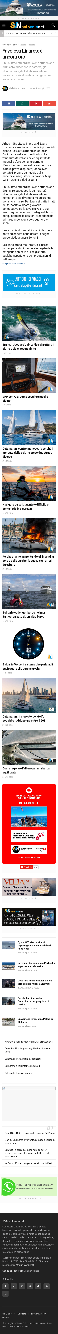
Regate (32, 45)
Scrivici (5, 1317)
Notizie (23, 45)
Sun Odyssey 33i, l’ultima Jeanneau (23, 1059)
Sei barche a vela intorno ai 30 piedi (22, 1066)
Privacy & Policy (38, 1314)
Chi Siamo (7, 1314)
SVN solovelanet (9, 45)
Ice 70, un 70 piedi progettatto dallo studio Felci (28, 1163)
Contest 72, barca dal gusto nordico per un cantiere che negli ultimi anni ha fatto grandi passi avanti (27, 1153)
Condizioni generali (12, 1271)
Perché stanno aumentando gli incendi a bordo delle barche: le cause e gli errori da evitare (28, 560)
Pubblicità (21, 1314)
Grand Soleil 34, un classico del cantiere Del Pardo (30, 1133)
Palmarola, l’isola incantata (18, 1073)
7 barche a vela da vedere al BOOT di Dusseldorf (29, 1041)
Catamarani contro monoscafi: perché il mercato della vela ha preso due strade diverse (27, 452)
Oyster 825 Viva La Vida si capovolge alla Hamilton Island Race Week (34, 945)
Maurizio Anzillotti (25, 1265)
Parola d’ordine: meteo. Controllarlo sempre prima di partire (33, 1001)
